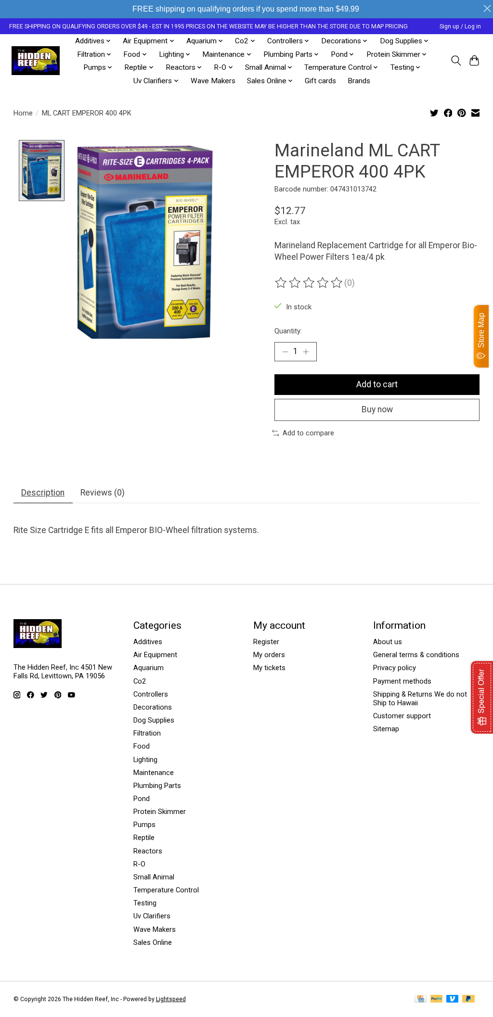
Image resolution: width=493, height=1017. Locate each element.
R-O (139, 864)
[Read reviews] (309, 283)
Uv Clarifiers (151, 916)
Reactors (147, 851)
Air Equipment (155, 654)
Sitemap (386, 729)
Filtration (147, 733)
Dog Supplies (153, 720)
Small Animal (153, 877)
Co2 (139, 681)
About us (387, 641)
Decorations (152, 707)
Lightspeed (171, 999)
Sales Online (152, 942)
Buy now (377, 409)
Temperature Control (166, 890)
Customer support (402, 716)
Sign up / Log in (460, 26)
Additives (147, 641)
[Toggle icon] (456, 60)
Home (23, 113)
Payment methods (402, 681)
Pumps (144, 824)
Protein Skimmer (159, 811)
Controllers (150, 694)
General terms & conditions (416, 654)
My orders (269, 654)
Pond (141, 798)
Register (266, 641)
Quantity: (288, 331)
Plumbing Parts (157, 785)
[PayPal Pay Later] (468, 999)
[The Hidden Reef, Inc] (36, 60)
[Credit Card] (421, 999)
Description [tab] (43, 492)
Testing (144, 903)
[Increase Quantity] (305, 351)
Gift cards (320, 80)
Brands (359, 80)
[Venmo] (452, 999)
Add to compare (308, 433)
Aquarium (148, 667)
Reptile (144, 837)
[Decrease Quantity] (285, 351)
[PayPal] (436, 999)
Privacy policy (394, 667)
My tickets (269, 667)
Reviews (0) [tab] (102, 492)
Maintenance (153, 772)
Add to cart (377, 384)
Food (141, 746)
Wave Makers (213, 80)
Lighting (145, 759)
